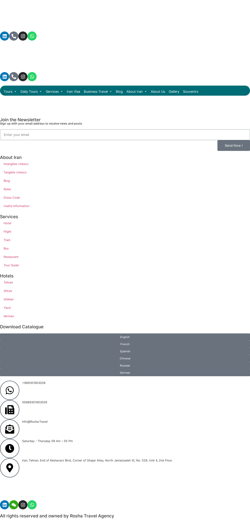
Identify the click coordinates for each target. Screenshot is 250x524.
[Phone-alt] (13, 36)
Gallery (174, 91)
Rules (7, 189)
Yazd (7, 307)
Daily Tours (29, 91)
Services (52, 91)
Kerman (9, 316)
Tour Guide (11, 265)
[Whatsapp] (32, 36)
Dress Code (12, 197)
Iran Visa (73, 91)
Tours (8, 91)
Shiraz (8, 291)
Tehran (8, 282)
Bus (6, 248)
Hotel (7, 223)
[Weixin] (13, 504)
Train (7, 240)
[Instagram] (22, 36)
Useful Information (16, 206)
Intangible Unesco (16, 164)
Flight (7, 231)
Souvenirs (190, 91)
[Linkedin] (4, 36)
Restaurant (11, 257)
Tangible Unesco (15, 172)
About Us (158, 91)
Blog (119, 91)
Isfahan (9, 299)
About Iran (134, 91)
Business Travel (96, 91)
